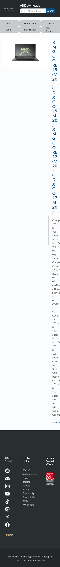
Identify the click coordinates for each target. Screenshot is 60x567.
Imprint (26, 481)
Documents (30, 29)
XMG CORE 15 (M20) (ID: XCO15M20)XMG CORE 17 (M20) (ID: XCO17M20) (55, 127)
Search (50, 10)
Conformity (28, 493)
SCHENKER (30, 23)
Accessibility (28, 497)
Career (26, 478)
